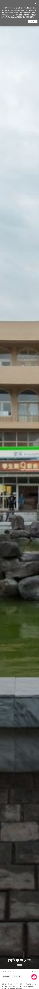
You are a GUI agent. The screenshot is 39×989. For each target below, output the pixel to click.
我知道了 (33, 21)
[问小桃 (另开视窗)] (34, 977)
